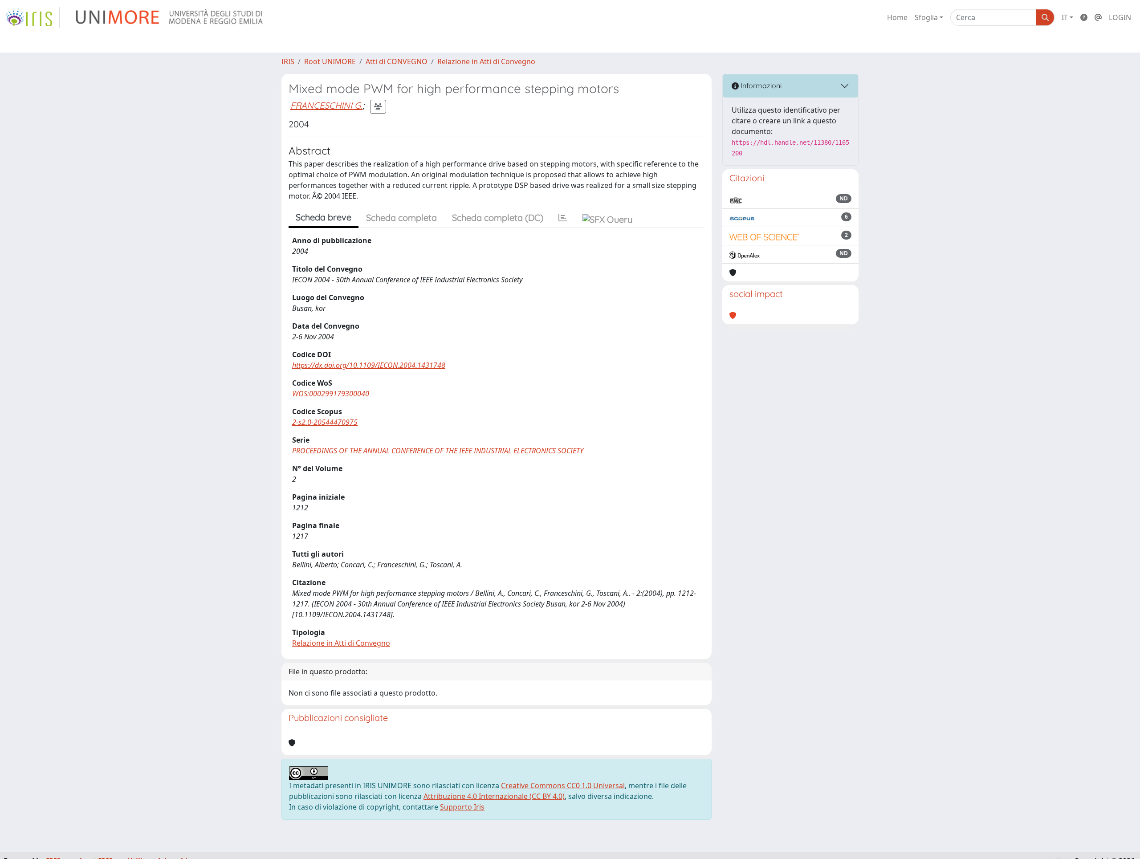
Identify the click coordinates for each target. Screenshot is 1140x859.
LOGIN (1120, 17)
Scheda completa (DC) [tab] (497, 217)
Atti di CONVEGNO (397, 61)
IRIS (287, 61)
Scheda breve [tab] (323, 217)
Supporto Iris (462, 807)
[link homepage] (32, 17)
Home (897, 17)
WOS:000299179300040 (330, 394)
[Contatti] (1098, 17)
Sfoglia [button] (926, 17)
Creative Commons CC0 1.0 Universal (563, 785)
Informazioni (760, 85)
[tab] (563, 217)
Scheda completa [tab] (401, 217)
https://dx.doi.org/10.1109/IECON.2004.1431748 (368, 365)
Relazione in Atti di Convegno (486, 61)
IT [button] (1065, 17)
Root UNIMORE (330, 61)
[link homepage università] (170, 17)
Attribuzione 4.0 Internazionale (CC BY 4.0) (494, 796)
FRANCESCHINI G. (326, 105)
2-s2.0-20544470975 (325, 422)
